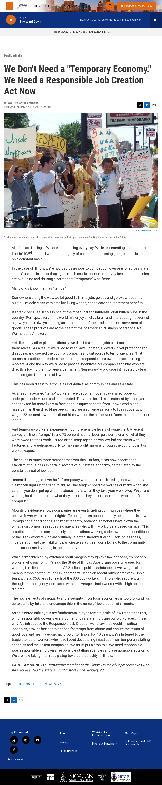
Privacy (64, 742)
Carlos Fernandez (143, 230)
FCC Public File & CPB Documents (138, 743)
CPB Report (132, 733)
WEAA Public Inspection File (101, 734)
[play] (11, 20)
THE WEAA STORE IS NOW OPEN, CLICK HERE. (81, 31)
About (63, 733)
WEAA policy (53, 684)
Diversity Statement (104, 743)
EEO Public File (69, 751)
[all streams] (156, 20)
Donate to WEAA (138, 6)
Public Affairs (13, 55)
